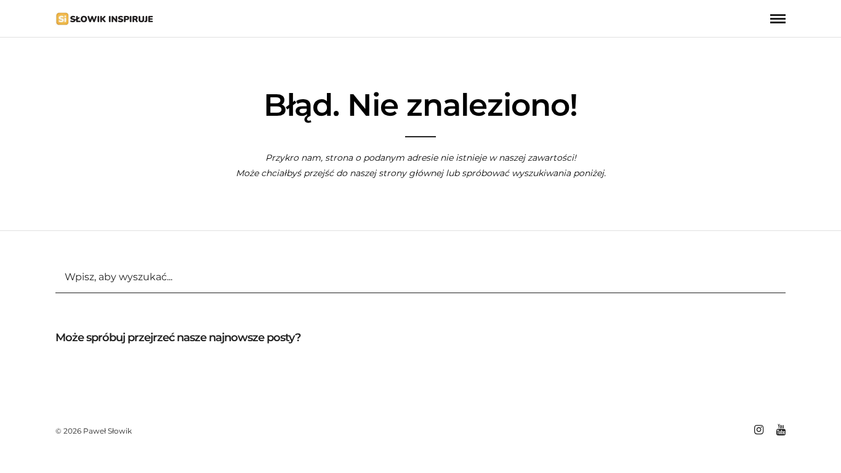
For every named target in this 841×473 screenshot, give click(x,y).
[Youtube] (781, 430)
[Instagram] (758, 430)
